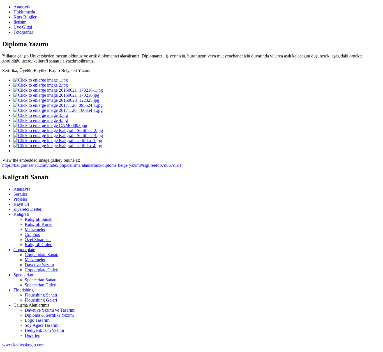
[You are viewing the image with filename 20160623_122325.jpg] (56, 100)
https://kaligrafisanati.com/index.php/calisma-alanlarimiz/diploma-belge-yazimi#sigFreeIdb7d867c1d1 (92, 165)
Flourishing (23, 290)
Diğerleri (32, 335)
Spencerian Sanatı (40, 279)
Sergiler (20, 194)
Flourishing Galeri (41, 300)
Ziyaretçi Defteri (28, 209)
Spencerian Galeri (40, 284)
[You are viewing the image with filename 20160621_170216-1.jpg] (58, 90)
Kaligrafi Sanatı (38, 219)
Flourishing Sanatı (41, 295)
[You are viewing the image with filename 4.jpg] (40, 120)
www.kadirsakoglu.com (23, 344)
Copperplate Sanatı (41, 254)
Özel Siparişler (38, 239)
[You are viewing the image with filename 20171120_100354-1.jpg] (58, 110)
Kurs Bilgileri (25, 17)
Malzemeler (35, 229)
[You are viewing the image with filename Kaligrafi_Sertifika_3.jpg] (58, 135)
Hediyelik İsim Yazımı (44, 330)
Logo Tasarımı (37, 320)
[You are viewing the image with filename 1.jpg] (40, 80)
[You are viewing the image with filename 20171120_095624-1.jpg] (58, 105)
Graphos (32, 234)
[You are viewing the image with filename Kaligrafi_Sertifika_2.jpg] (58, 130)
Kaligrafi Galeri (38, 244)
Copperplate (24, 249)
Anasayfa (21, 6)
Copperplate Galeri (41, 269)
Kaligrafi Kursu (38, 224)
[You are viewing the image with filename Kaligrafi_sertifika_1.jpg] (57, 140)
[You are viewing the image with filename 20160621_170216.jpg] (56, 95)
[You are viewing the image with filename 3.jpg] (40, 115)
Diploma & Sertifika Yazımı (49, 315)
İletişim (19, 22)
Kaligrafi (21, 214)
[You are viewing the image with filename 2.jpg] (40, 85)
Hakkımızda (24, 12)
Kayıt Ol (21, 204)
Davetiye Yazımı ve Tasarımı (50, 310)
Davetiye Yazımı (39, 264)
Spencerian (23, 274)
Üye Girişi (22, 27)
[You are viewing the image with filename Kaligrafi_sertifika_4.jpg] (57, 145)
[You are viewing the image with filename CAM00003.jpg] (50, 125)
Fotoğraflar (23, 32)
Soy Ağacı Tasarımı (42, 325)
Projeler (20, 199)
